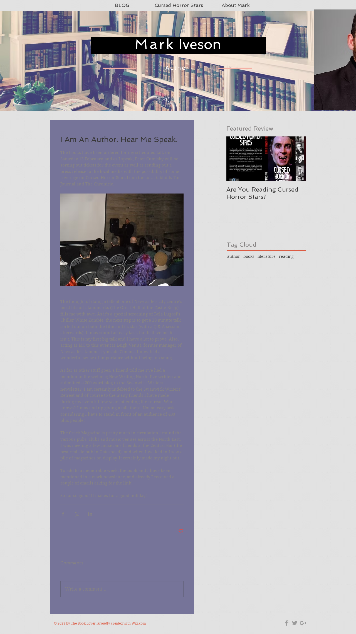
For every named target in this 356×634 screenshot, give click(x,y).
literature (267, 256)
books (248, 256)
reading (286, 256)
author (233, 256)
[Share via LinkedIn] (90, 513)
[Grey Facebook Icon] (286, 623)
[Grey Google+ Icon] (303, 623)
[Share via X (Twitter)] (76, 513)
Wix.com (139, 623)
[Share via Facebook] (63, 513)
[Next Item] (297, 159)
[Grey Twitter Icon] (294, 623)
